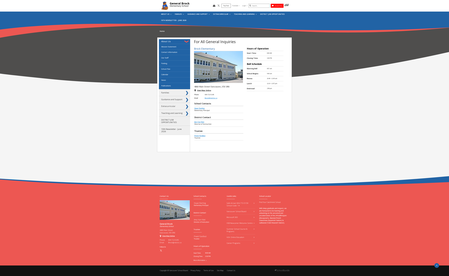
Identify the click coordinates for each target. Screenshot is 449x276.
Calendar (164, 74)
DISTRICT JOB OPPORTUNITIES (272, 14)
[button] (187, 41)
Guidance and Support (197, 14)
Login (244, 6)
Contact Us (231, 270)
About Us (165, 14)
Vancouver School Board (236, 211)
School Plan (165, 69)
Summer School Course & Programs (237, 230)
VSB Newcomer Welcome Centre (240, 223)
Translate (235, 6)
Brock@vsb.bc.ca (211, 98)
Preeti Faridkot (200, 136)
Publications (166, 85)
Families (178, 14)
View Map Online (204, 90)
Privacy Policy (195, 270)
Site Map (220, 270)
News (163, 80)
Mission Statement (168, 46)
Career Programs (233, 243)
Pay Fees (226, 6)
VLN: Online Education (235, 237)
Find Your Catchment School (270, 202)
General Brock (180, 3)
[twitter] (218, 5)
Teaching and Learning (244, 14)
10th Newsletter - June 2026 (173, 20)
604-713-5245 (173, 240)
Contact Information (169, 52)
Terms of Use (209, 270)
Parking (164, 63)
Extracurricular (221, 14)
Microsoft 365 (232, 217)
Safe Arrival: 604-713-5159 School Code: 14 (237, 204)
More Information (199, 260)
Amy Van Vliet (199, 122)
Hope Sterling (199, 108)
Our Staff (164, 58)
